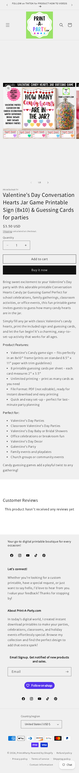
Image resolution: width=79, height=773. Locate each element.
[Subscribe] (67, 671)
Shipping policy (62, 759)
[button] (7, 25)
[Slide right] (48, 182)
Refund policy (64, 753)
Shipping (7, 231)
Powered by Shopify (42, 753)
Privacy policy (20, 759)
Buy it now (39, 270)
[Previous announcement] (7, 5)
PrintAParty (23, 753)
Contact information (41, 764)
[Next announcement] (72, 5)
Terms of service (40, 759)
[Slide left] (31, 182)
